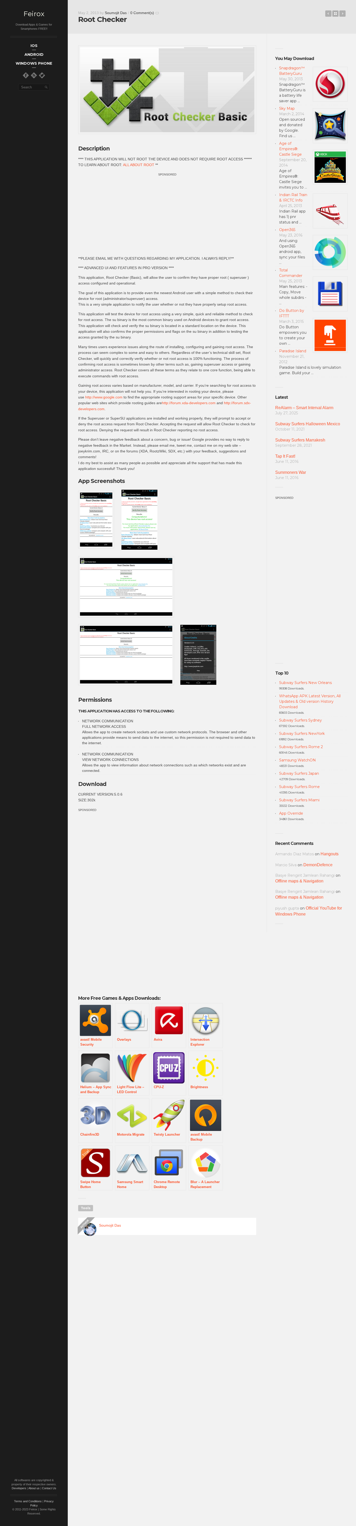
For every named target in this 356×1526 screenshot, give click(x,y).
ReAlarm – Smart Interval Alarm (304, 407)
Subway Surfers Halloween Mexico (307, 424)
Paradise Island (292, 351)
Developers (19, 1488)
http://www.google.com (103, 397)
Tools (85, 1208)
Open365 (287, 229)
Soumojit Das (116, 13)
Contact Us (49, 1488)
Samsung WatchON (297, 760)
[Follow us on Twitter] (42, 75)
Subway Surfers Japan (299, 773)
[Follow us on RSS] (34, 75)
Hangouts (330, 854)
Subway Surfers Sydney (300, 720)
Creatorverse (342, 13)
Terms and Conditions (28, 1501)
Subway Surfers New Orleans (305, 682)
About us (34, 1488)
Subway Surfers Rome (299, 786)
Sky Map (287, 108)
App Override (291, 813)
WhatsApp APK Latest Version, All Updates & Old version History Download (310, 701)
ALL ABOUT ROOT (138, 165)
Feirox (33, 13)
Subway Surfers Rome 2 (301, 746)
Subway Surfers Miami (299, 800)
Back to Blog (335, 13)
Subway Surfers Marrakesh (300, 440)
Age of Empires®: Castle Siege (290, 149)
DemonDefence (318, 865)
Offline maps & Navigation (299, 881)
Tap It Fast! (285, 456)
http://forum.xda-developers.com (189, 403)
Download (92, 784)
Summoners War (290, 472)
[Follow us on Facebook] (26, 75)
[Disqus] (167, 1314)
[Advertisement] (167, 213)
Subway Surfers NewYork (302, 733)
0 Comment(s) (142, 13)
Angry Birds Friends (328, 13)
